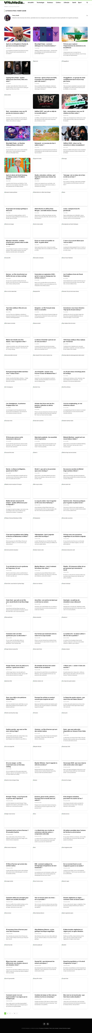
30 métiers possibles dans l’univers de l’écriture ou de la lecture (74, 831)
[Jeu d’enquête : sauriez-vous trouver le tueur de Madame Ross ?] (46, 361)
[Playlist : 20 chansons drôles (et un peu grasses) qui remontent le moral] (75, 556)
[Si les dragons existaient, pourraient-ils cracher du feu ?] (75, 786)
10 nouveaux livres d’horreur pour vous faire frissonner (16, 930)
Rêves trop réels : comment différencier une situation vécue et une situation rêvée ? (17, 963)
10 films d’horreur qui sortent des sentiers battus (16, 865)
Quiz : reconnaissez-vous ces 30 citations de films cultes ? (73, 112)
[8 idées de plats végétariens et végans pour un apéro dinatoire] (75, 919)
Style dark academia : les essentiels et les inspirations (46, 438)
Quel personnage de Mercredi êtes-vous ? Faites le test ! (17, 372)
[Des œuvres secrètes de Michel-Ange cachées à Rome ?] (75, 459)
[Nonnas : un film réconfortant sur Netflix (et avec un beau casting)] (17, 264)
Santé (74, 2)
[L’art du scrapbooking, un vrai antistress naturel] (75, 393)
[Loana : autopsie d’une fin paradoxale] (75, 199)
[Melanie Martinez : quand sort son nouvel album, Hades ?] (75, 427)
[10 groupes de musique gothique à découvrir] (17, 199)
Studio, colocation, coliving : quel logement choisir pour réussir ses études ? (45, 176)
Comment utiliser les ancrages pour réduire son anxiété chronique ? (17, 898)
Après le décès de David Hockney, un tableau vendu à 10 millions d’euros (16, 176)
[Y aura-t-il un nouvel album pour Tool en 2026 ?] (75, 230)
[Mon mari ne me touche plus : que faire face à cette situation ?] (75, 985)
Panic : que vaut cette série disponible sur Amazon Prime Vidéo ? (74, 731)
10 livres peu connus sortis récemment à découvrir (14, 438)
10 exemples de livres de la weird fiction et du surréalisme (45, 666)
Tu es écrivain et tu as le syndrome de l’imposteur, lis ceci (17, 567)
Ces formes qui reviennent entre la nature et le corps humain (45, 634)
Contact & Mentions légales (64, 1028)
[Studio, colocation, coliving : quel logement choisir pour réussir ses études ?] (46, 165)
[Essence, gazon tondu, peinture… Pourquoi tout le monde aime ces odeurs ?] (46, 786)
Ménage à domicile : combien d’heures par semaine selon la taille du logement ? (17, 242)
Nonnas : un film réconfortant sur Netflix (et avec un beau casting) (16, 275)
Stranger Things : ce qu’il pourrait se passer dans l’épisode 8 (16, 797)
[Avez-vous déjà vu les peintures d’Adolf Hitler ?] (17, 687)
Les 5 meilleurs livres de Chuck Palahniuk (73, 275)
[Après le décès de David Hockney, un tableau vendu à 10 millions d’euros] (17, 165)
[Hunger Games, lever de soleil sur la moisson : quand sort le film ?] (17, 655)
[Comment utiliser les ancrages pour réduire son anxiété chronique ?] (17, 887)
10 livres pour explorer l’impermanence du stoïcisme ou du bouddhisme (74, 45)
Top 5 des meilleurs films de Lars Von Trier (16, 309)
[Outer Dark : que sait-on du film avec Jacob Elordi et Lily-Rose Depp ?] (17, 590)
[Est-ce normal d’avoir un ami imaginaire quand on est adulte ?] (75, 854)
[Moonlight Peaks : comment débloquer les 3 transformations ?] (46, 34)
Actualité (31, 2)
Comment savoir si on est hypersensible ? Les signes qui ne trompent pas (16, 996)
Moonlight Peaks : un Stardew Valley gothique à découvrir (15, 144)
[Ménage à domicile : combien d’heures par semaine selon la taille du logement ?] (17, 230)
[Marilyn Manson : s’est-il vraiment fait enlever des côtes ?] (46, 556)
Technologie (40, 2)
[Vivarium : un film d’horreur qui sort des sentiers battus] (46, 719)
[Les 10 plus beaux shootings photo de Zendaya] (75, 361)
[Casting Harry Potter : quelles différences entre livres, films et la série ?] (17, 67)
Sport (80, 2)
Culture (58, 2)
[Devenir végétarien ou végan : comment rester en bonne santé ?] (75, 887)
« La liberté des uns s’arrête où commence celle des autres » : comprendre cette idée (44, 832)
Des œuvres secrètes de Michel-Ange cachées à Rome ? (73, 470)
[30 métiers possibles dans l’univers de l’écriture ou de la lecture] (75, 820)
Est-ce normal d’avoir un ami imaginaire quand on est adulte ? (73, 865)
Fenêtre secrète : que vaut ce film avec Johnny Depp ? (16, 730)
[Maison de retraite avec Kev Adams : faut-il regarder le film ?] (17, 330)
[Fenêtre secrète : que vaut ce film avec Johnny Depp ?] (17, 719)
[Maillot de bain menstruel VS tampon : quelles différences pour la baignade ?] (17, 491)
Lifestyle (66, 2)
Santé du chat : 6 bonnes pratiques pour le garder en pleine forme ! (74, 502)
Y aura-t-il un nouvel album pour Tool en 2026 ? (73, 241)
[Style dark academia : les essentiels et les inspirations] (46, 427)
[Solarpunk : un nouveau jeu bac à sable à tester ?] (46, 133)
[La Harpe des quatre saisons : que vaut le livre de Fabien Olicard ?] (75, 687)
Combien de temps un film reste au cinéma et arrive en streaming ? (46, 996)
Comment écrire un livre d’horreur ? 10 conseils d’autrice (17, 831)
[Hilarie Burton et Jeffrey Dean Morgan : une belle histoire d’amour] (46, 199)
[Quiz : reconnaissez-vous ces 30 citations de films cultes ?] (75, 101)
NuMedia (6, 6)
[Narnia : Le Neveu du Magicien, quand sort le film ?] (17, 459)
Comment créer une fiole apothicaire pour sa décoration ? (16, 634)
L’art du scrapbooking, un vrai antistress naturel (72, 404)
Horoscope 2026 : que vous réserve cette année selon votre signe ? (74, 764)
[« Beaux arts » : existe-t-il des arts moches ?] (75, 655)
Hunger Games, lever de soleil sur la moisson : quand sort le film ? (17, 666)
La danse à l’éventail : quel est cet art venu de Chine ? (45, 340)
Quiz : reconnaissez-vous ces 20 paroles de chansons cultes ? (16, 112)
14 (14, 1013)
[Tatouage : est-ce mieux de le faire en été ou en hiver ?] (75, 165)
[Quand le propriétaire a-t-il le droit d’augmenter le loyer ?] (75, 951)
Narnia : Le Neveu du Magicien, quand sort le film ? (15, 470)
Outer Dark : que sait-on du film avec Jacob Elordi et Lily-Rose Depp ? (17, 601)
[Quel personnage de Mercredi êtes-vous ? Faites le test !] (17, 361)
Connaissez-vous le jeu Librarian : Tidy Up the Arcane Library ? (74, 309)
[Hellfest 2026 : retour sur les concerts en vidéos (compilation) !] (75, 133)
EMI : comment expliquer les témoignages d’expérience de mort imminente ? (45, 865)
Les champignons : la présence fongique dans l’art (16, 404)
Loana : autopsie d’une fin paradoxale (71, 209)
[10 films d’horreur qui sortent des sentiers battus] (17, 854)
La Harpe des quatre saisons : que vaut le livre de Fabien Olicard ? (74, 698)
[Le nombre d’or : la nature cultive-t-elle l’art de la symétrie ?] (75, 624)
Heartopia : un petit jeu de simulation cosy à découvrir (72, 601)
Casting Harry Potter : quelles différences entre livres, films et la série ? (16, 79)
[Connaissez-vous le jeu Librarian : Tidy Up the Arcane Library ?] (75, 298)
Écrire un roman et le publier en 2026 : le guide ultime (44, 241)
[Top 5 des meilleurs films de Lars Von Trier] (17, 298)
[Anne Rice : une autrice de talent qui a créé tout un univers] (46, 590)
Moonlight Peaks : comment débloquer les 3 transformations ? (45, 45)
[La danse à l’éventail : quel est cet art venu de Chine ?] (46, 330)
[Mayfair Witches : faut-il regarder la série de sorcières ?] (46, 753)
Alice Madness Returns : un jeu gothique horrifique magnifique (44, 930)
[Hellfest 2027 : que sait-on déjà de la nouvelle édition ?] (46, 101)
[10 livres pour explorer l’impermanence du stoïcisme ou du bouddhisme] (75, 34)
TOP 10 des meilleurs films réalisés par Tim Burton (74, 340)
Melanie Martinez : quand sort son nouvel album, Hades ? (74, 438)
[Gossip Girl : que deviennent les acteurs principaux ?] (46, 951)
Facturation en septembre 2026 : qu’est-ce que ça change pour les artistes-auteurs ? (45, 276)
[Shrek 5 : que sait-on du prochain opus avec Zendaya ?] (46, 459)
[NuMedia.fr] (14, 2)
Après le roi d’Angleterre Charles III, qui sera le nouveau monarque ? (17, 45)
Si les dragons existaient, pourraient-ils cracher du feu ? (73, 797)
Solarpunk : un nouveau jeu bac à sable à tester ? (45, 144)
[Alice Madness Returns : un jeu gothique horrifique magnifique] (46, 919)
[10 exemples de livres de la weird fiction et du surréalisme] (46, 655)
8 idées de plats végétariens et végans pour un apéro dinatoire (73, 930)
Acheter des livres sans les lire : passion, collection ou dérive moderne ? (45, 405)
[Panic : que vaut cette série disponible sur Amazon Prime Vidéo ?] (75, 719)
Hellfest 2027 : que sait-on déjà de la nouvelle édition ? (45, 112)
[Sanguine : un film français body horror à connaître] (46, 298)
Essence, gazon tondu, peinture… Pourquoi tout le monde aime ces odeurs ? (45, 798)
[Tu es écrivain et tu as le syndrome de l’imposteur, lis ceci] (17, 556)
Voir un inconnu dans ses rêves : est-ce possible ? (45, 898)
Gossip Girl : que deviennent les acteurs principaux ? (44, 962)
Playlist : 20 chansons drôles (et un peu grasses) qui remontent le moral (74, 568)
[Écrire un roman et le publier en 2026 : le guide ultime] (46, 230)
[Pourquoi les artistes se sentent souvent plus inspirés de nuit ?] (46, 687)
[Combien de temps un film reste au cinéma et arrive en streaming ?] (46, 985)
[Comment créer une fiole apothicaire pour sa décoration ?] (17, 624)
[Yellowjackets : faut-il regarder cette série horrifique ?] (46, 524)
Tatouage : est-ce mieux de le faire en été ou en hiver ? (74, 176)
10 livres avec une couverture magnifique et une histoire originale (74, 535)
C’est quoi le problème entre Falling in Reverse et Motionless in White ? (17, 535)
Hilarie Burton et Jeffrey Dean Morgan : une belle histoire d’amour (46, 209)
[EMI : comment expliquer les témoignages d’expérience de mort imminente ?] (46, 854)
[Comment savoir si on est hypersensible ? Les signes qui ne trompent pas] (17, 985)
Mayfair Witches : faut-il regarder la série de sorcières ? (46, 764)
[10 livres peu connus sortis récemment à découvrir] (17, 427)
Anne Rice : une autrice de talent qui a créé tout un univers (46, 601)
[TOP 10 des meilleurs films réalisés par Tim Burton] (75, 330)
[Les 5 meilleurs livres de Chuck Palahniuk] (75, 264)
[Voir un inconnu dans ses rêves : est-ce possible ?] (46, 887)
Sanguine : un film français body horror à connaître (45, 309)
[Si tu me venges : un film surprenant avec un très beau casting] (17, 753)
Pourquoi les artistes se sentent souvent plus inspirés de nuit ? (45, 698)
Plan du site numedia (53, 1028)
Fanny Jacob (15, 15)
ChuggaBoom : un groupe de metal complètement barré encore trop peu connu (74, 79)
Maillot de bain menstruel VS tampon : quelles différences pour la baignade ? (16, 502)
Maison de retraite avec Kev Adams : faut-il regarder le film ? (16, 340)
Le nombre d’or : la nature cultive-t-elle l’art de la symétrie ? (74, 634)
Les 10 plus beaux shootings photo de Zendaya (74, 372)
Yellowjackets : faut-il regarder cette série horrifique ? (44, 535)
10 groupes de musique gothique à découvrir (17, 209)
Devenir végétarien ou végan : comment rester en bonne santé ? (73, 898)
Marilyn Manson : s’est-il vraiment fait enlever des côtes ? (45, 567)
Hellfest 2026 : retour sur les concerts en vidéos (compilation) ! (74, 144)
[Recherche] (87, 2)
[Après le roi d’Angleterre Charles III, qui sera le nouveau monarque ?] (17, 34)
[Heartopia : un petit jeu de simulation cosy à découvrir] (75, 590)
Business (50, 2)
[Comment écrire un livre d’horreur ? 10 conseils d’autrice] (17, 820)
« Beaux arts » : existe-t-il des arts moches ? (74, 666)
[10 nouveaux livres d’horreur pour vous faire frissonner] (17, 919)
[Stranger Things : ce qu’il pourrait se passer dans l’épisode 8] (17, 786)
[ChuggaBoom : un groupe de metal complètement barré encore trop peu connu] (75, 67)
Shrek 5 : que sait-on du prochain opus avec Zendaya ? (45, 470)
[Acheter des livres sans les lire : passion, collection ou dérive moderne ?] (46, 393)
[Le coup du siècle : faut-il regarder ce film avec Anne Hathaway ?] (46, 491)
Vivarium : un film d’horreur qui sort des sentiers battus (46, 730)
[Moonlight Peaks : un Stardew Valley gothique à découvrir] (17, 133)
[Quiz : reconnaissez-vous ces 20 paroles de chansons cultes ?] (17, 101)
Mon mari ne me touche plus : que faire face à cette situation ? (74, 996)
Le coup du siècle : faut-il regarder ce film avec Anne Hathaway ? (45, 502)
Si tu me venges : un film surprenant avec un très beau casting (15, 764)
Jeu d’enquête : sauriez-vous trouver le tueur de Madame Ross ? (46, 372)
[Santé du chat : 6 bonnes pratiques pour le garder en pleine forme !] (75, 491)
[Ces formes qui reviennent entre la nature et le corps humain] (46, 624)
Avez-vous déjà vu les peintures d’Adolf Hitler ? (16, 698)
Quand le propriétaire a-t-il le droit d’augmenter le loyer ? (74, 962)
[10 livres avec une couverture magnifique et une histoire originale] (75, 524)
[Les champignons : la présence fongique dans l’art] (17, 393)
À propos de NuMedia (44, 1028)
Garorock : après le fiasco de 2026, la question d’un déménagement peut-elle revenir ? (46, 79)
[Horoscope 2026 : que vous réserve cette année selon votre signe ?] (75, 753)
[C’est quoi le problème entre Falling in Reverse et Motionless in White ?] (17, 524)
